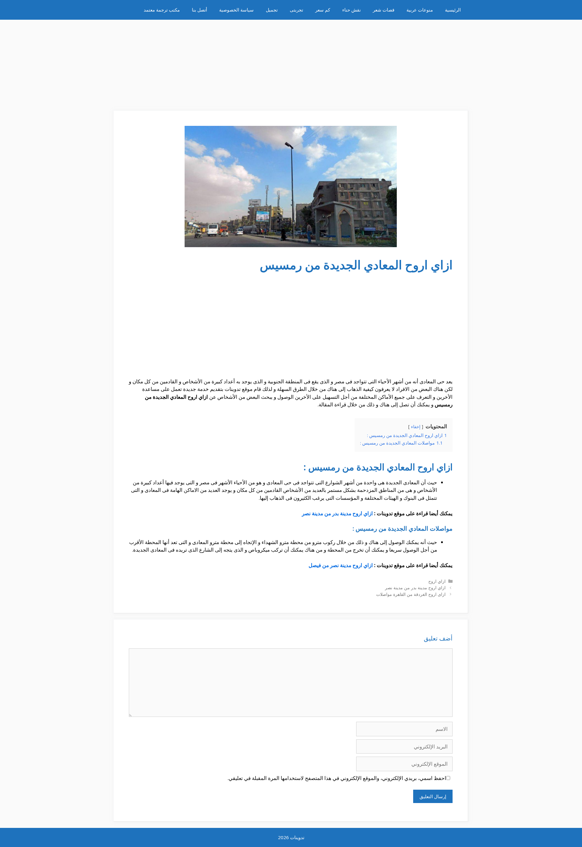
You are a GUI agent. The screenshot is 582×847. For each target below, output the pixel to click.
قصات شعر (383, 10)
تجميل (272, 10)
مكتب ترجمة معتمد (162, 10)
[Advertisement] (291, 62)
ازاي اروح (437, 581)
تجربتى (296, 10)
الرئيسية (453, 10)
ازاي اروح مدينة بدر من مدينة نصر (337, 513)
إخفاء (415, 426)
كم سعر (322, 10)
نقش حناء (351, 10)
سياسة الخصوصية (236, 10)
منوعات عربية (419, 10)
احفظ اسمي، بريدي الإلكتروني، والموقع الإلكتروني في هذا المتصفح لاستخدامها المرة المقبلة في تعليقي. (336, 778)
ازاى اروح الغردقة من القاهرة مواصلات (411, 594)
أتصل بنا (199, 10)
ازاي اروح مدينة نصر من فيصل (341, 565)
